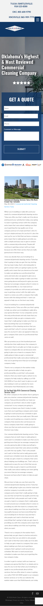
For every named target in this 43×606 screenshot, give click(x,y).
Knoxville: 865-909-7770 (21, 17)
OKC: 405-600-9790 (21, 12)
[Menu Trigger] (38, 20)
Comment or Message (12, 129)
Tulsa (27, 600)
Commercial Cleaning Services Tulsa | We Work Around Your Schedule (20, 200)
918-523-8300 (20, 6)
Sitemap (8, 600)
